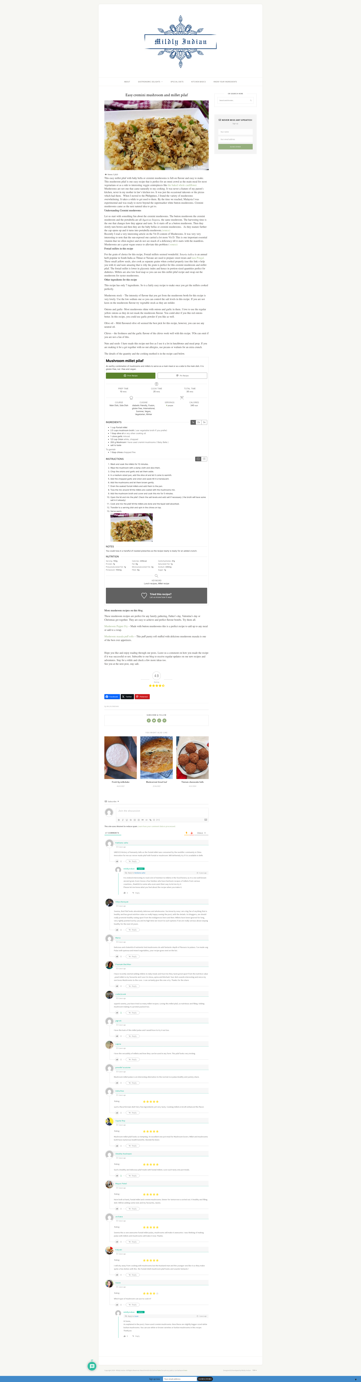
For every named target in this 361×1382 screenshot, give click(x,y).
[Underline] (127, 820)
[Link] (150, 820)
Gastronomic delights (149, 82)
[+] (158, 820)
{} (154, 820)
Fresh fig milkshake (120, 782)
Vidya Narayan (121, 901)
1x (193, 422)
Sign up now (154, 1379)
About (127, 82)
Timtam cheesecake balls (192, 782)
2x (198, 422)
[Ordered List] (135, 820)
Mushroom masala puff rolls (119, 636)
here (159, 1370)
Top (254, 1370)
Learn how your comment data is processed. (157, 826)
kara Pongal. (197, 257)
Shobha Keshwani (123, 1153)
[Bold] (119, 820)
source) (173, 244)
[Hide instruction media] (204, 459)
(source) (166, 230)
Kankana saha (121, 842)
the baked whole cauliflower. (182, 185)
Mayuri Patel (121, 1183)
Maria (118, 937)
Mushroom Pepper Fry (116, 626)
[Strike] (131, 820)
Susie (118, 1282)
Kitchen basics (198, 82)
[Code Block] (146, 820)
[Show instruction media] (198, 459)
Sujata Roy (120, 1120)
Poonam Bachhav (123, 964)
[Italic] (123, 820)
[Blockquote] (143, 820)
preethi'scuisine (123, 1067)
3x (204, 422)
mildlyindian (113, 706)
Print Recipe (132, 376)
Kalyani (118, 1249)
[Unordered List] (139, 820)
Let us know (155, 597)
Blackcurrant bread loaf (156, 782)
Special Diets (177, 82)
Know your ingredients (225, 82)
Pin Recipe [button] (184, 376)
